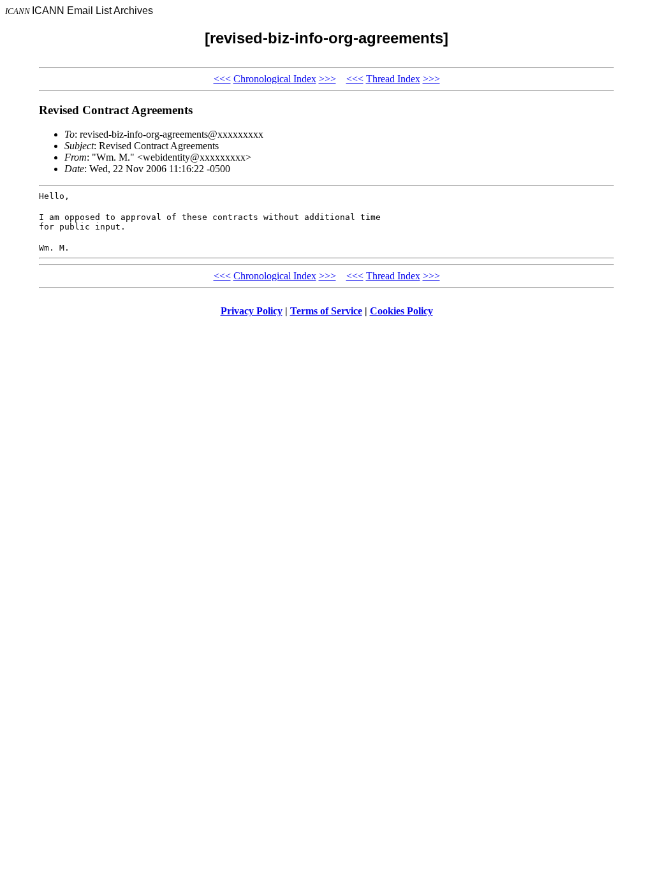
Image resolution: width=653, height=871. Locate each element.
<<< (222, 78)
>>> (327, 78)
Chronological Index (274, 78)
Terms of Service (326, 310)
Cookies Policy (401, 310)
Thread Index (393, 78)
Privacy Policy (251, 310)
